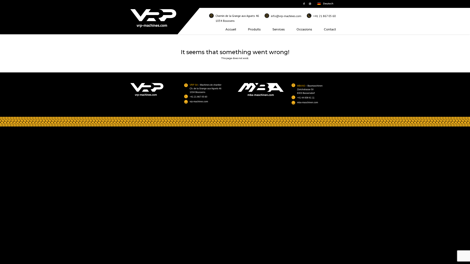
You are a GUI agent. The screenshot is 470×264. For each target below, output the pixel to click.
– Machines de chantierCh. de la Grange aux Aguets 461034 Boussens (205, 89)
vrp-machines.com (199, 101)
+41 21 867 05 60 (324, 16)
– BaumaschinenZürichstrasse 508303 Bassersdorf (310, 90)
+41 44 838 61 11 (305, 97)
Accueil (230, 29)
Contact (330, 29)
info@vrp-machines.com (286, 16)
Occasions (304, 29)
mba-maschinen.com (307, 102)
